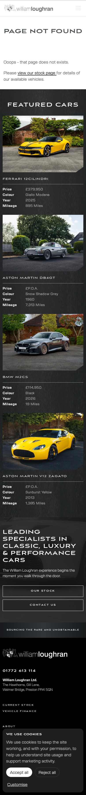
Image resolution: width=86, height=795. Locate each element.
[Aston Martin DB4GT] (43, 243)
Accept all (19, 772)
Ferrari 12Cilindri (26, 179)
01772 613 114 (19, 671)
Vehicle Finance (20, 711)
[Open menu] (78, 8)
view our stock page (37, 72)
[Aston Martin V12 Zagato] (43, 441)
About (9, 726)
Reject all (47, 772)
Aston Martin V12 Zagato (35, 476)
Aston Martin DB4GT (29, 278)
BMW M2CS (15, 377)
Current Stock (18, 705)
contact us (43, 605)
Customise (17, 784)
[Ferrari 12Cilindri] (43, 144)
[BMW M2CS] (43, 342)
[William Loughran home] (28, 8)
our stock (43, 591)
